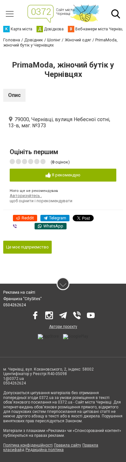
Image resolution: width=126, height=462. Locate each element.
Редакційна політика (45, 449)
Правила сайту (67, 445)
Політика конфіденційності (28, 445)
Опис (14, 95)
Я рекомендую (65, 175)
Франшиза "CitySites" (22, 299)
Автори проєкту (63, 326)
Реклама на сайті (19, 292)
